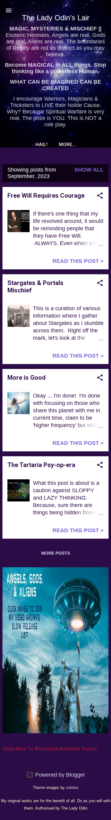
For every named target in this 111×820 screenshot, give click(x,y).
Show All (89, 170)
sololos (72, 788)
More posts (55, 553)
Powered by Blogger (59, 775)
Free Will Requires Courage (45, 195)
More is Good (26, 377)
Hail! (41, 144)
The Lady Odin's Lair (55, 18)
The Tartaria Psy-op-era (41, 465)
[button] (100, 196)
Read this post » (78, 261)
